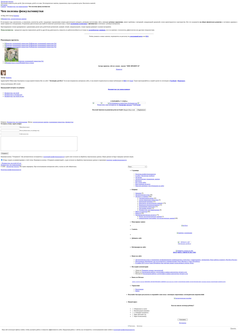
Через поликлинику (140, 316)
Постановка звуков (145, 208)
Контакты (138, 181)
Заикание (138, 193)
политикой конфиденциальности (53, 156)
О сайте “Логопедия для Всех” (145, 176)
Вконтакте (181, 81)
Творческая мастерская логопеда (145, 215)
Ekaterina (16, 15)
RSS (125, 81)
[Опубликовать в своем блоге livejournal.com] (122, 103)
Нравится (119, 69)
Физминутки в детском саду (13, 94)
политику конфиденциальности (116, 160)
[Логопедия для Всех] (184, 244)
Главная (3, 6)
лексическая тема (170, 281)
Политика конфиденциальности (145, 174)
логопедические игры (195, 281)
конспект (142, 281)
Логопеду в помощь (141, 196)
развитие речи (221, 281)
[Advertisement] (22, 118)
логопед (176, 281)
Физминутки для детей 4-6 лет (14, 96)
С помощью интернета (141, 312)
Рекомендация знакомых (141, 311)
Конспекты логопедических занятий (150, 203)
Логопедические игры (142, 195)
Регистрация (139, 289)
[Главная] (4, 5)
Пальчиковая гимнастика (147, 206)
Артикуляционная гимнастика (148, 200)
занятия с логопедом (136, 281)
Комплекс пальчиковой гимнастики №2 (43, 47)
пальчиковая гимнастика (57, 122)
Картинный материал (146, 201)
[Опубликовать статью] (184, 251)
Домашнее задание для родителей (152, 270)
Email (131, 81)
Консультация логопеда (142, 184)
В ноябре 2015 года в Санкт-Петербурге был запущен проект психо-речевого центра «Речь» (164, 263)
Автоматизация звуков (146, 198)
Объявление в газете (140, 309)
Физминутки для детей (11, 93)
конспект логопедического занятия (155, 281)
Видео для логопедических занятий (150, 216)
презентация (214, 281)
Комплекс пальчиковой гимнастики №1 (31, 61)
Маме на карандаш (141, 211)
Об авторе (138, 177)
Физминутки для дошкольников (17, 6)
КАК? (139, 105)
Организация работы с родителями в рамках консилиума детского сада (164, 272)
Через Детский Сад (140, 314)
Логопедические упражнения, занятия (147, 179)
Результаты (182, 323)
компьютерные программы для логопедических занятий (157, 218)
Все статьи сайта (140, 182)
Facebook (173, 81)
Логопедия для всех (7, 1)
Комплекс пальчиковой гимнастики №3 (43, 45)
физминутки (69, 122)
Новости (138, 213)
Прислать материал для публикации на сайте (149, 186)
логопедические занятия (40, 122)
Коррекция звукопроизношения (149, 205)
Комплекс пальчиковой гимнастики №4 (43, 43)
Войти (137, 291)
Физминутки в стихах (27, 63)
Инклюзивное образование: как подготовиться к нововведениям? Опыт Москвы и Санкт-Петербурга (167, 261)
